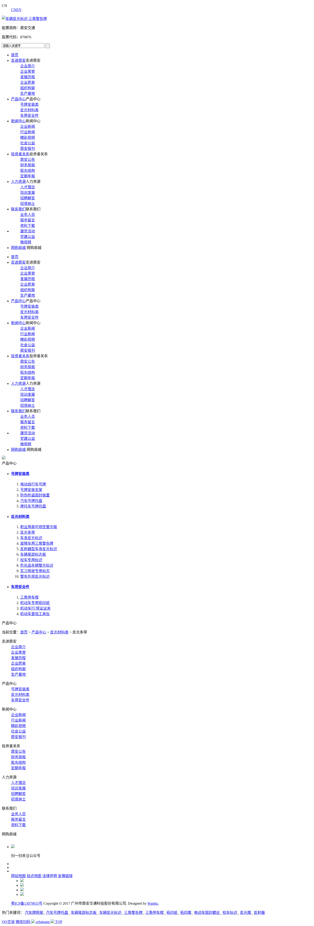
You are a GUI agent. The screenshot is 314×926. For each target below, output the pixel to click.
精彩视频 (27, 137)
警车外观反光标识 (35, 576)
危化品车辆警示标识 (36, 565)
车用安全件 (29, 115)
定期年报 (27, 176)
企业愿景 (27, 82)
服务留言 (27, 220)
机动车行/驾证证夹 (35, 608)
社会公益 (27, 143)
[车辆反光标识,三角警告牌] (24, 19)
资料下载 (27, 226)
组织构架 (27, 88)
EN (18, 10)
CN (13, 10)
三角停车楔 (29, 597)
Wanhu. (153, 903)
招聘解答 (27, 198)
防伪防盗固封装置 (35, 495)
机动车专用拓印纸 (35, 603)
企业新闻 (27, 126)
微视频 (25, 242)
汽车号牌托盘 (31, 501)
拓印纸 (171, 913)
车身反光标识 (31, 538)
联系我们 (18, 209)
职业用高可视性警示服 (38, 527)
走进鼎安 (18, 60)
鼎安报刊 (27, 149)
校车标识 (230, 913)
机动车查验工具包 (35, 614)
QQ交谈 (8, 922)
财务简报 (27, 165)
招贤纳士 (27, 204)
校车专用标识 (31, 560)
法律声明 (49, 876)
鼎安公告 (27, 160)
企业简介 (27, 66)
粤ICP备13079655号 (27, 903)
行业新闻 (27, 132)
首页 (14, 55)
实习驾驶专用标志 (35, 571)
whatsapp (43, 922)
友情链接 (65, 876)
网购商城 (18, 248)
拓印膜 (185, 913)
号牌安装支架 (31, 490)
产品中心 (18, 99)
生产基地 (27, 93)
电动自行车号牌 (33, 484)
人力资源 (18, 182)
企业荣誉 (27, 71)
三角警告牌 (133, 913)
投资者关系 (20, 154)
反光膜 (245, 913)
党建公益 (27, 237)
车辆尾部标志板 (33, 554)
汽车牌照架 (34, 913)
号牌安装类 (29, 104)
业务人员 (27, 215)
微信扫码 (23, 922)
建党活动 (27, 231)
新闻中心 (18, 121)
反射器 (259, 913)
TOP (58, 922)
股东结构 (27, 171)
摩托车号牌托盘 (33, 506)
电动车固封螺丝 (207, 913)
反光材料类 (29, 110)
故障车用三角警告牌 (36, 543)
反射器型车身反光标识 (38, 549)
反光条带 (27, 532)
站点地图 (34, 876)
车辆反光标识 (110, 913)
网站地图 (18, 876)
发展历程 (27, 77)
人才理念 (27, 187)
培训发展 (27, 193)
